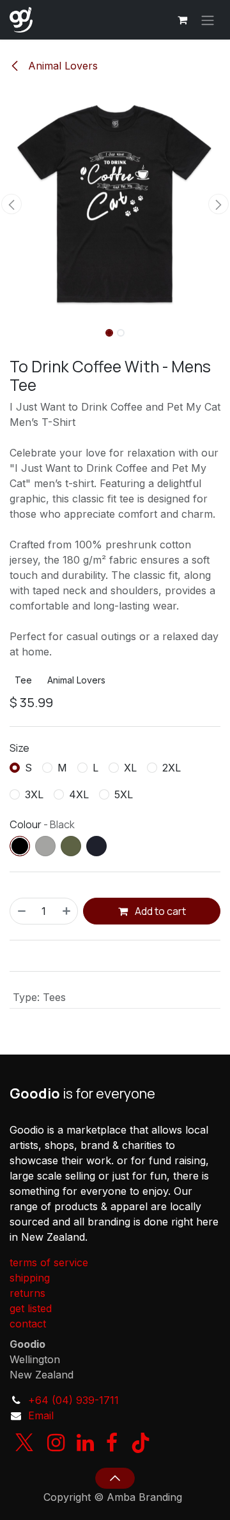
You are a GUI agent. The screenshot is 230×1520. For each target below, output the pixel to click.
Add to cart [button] (159, 911)
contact (28, 1323)
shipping (30, 1277)
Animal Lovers (61, 65)
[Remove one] (21, 911)
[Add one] (67, 911)
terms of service (49, 1262)
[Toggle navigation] (207, 19)
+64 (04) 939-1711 (73, 1400)
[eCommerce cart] (182, 20)
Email (41, 1415)
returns (27, 1293)
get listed (31, 1308)
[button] (11, 204)
